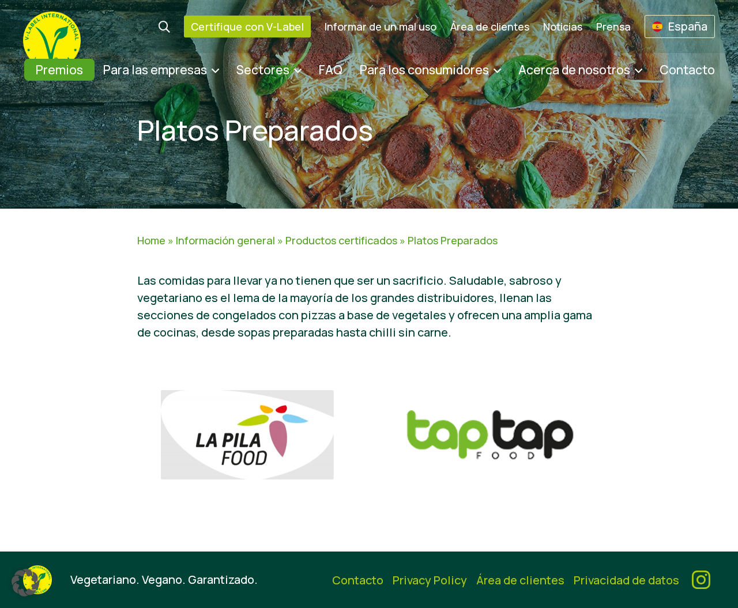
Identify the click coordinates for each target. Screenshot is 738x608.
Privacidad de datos (626, 580)
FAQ (330, 70)
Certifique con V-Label (247, 26)
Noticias (562, 26)
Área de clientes (489, 26)
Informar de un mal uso (380, 26)
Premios (59, 70)
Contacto (687, 70)
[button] (25, 582)
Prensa (613, 26)
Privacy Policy (430, 580)
